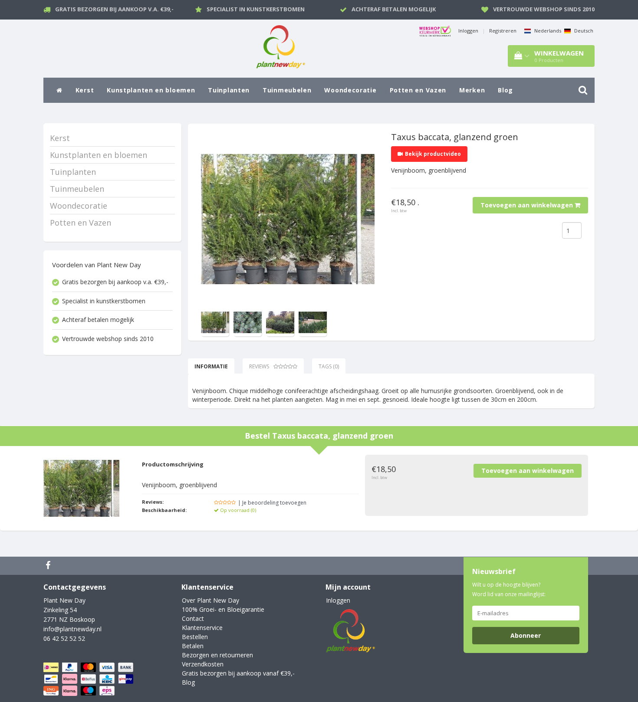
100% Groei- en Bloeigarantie (223, 609)
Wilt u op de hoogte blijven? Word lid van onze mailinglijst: (509, 589)
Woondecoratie (350, 90)
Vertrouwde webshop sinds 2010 (544, 9)
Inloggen (468, 30)
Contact (193, 618)
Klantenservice (202, 627)
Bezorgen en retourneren (217, 655)
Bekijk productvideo (433, 153)
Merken (472, 90)
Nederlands (547, 30)
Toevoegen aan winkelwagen (527, 205)
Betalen (193, 646)
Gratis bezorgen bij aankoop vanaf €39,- (238, 673)
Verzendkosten (203, 664)
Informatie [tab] (211, 366)
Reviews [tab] (259, 366)
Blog (505, 90)
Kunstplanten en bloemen (151, 90)
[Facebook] (49, 566)
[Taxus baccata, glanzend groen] (288, 219)
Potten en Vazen (418, 90)
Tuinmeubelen (287, 90)
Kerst (85, 90)
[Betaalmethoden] (89, 679)
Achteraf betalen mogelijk (394, 9)
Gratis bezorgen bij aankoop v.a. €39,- (114, 9)
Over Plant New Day (210, 600)
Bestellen (195, 637)
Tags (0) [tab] (329, 366)
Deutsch (583, 30)
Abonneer (525, 635)
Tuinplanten (229, 90)
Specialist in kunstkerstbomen (256, 9)
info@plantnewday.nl (72, 629)
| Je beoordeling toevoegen (272, 502)
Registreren (502, 30)
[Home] (59, 90)
